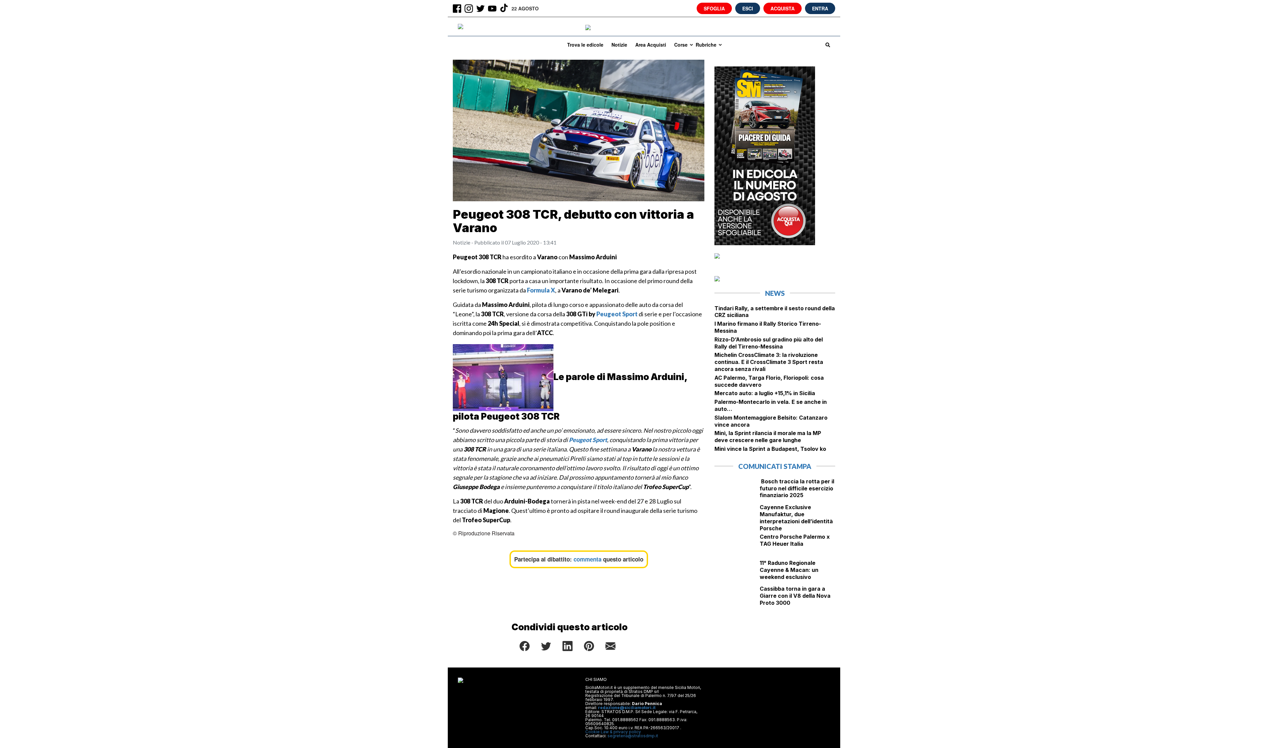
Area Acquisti (650, 44)
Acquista (782, 8)
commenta (587, 559)
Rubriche (706, 44)
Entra (820, 8)
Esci (747, 8)
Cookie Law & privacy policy (613, 731)
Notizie (619, 44)
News (775, 293)
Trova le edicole (585, 44)
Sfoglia (714, 8)
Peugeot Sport (617, 314)
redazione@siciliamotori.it (626, 707)
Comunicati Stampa (774, 466)
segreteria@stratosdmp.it (632, 735)
